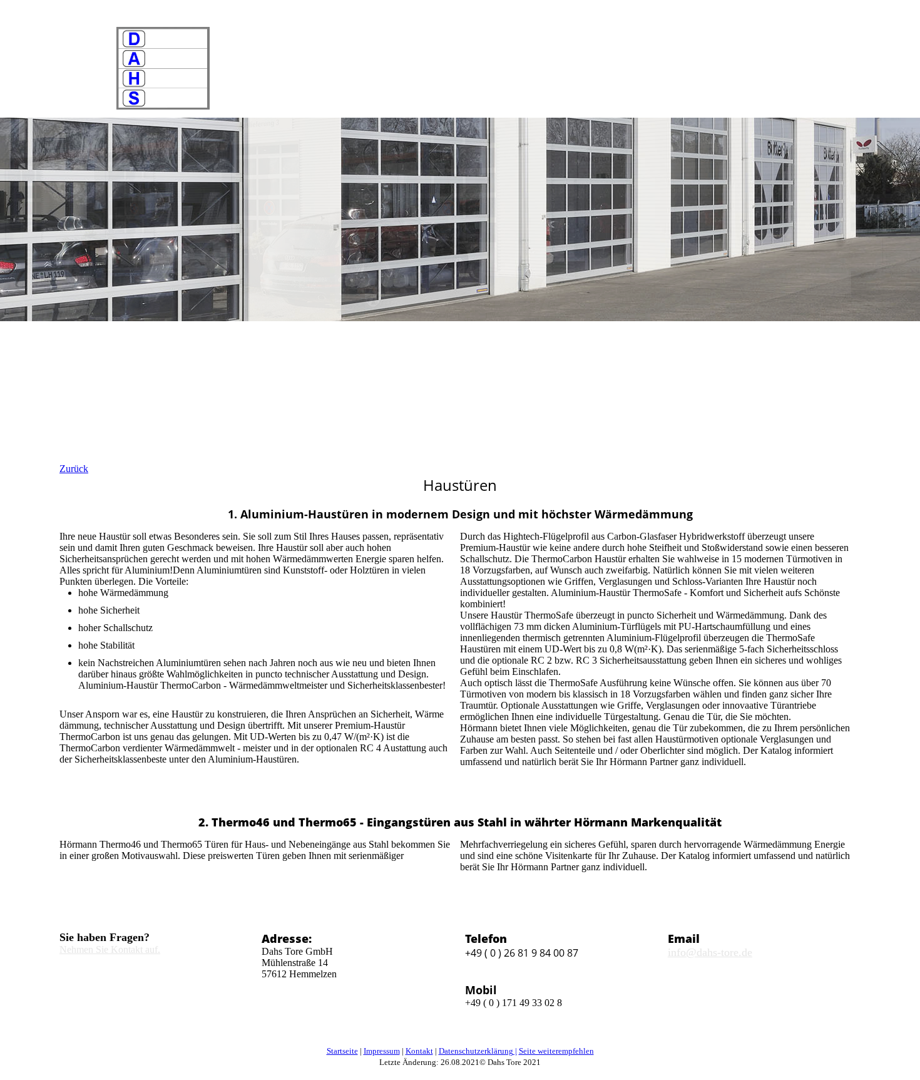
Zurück (73, 468)
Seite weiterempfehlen (556, 1051)
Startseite (342, 1051)
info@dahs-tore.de (710, 952)
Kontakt (419, 1051)
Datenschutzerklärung (476, 1051)
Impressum (382, 1051)
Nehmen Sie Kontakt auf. (109, 949)
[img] (162, 68)
